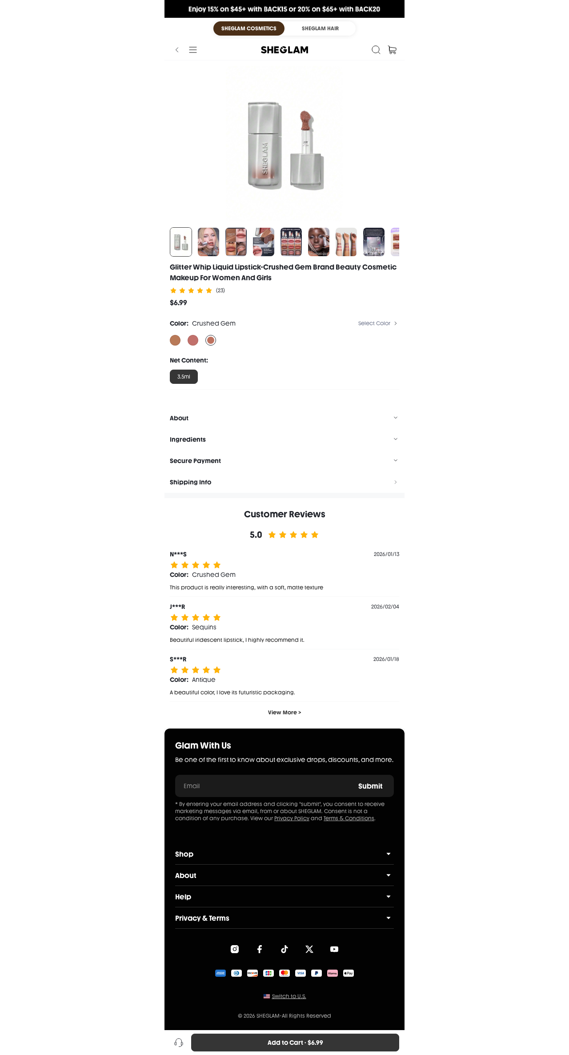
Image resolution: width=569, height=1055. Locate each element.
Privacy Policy (291, 818)
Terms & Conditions (349, 818)
